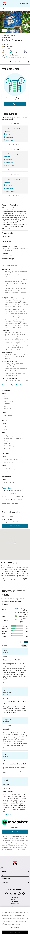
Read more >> (7, 683)
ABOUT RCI (4, 871)
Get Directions (15, 526)
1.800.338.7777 (15, 899)
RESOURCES (4, 882)
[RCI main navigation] (27, 3)
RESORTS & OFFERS (6, 879)
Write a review (15, 832)
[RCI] (4, 3)
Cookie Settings (15, 927)
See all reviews (15, 827)
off (26, 642)
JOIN (2, 868)
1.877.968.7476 (15, 903)
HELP (2, 875)
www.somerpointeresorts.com (11, 503)
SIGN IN (22, 3)
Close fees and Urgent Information (12, 385)
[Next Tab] (29, 62)
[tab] (6, 61)
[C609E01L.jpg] (15, 22)
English (24, 645)
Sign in (15, 104)
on (22, 642)
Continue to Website (15, 932)
